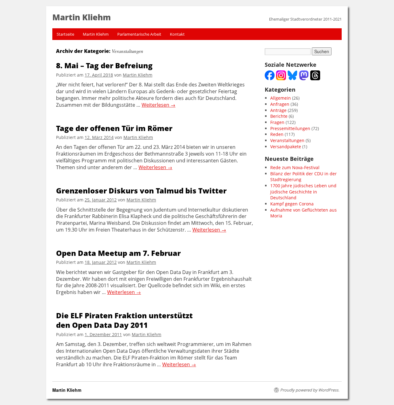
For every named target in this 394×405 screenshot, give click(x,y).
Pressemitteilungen (290, 128)
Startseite (65, 34)
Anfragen (279, 104)
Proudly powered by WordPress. (309, 389)
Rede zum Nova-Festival (295, 167)
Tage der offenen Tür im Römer (114, 128)
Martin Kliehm (96, 34)
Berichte (278, 116)
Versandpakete (285, 146)
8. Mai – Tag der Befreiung (104, 65)
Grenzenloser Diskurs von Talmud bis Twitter (141, 190)
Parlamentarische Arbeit (139, 34)
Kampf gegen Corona (292, 204)
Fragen (277, 122)
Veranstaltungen (287, 140)
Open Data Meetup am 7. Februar (118, 253)
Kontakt (177, 34)
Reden (276, 134)
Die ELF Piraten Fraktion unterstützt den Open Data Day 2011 (124, 320)
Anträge (278, 110)
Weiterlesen (158, 105)
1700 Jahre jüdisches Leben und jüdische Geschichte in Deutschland (303, 192)
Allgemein (280, 98)
